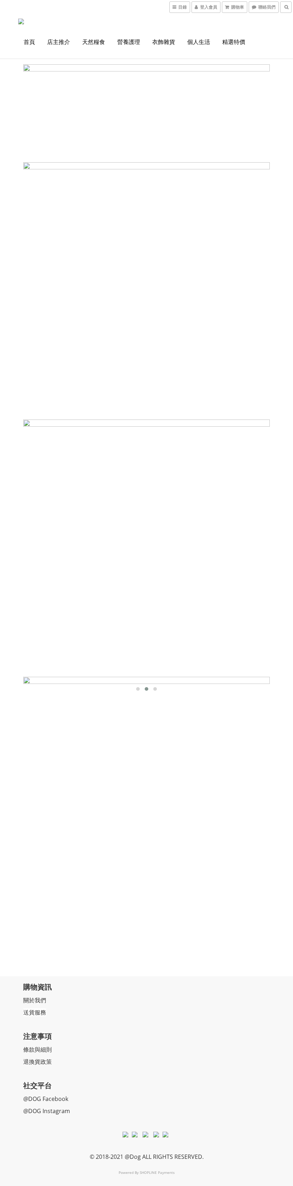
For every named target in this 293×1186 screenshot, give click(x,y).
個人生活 (198, 42)
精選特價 (233, 42)
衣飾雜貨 (163, 42)
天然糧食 (93, 42)
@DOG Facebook (45, 1099)
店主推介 (58, 42)
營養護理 (128, 42)
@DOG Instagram (46, 1111)
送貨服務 (34, 1012)
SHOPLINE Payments (157, 1172)
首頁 (29, 42)
